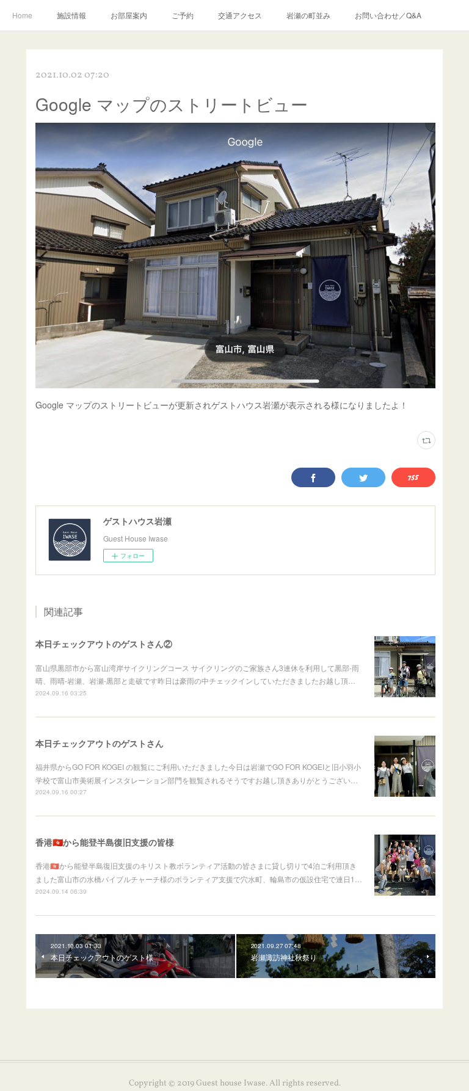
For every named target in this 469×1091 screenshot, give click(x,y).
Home (22, 15)
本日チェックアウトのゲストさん (99, 743)
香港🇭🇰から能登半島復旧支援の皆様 (104, 842)
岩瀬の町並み (308, 15)
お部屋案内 (129, 15)
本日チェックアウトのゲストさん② (103, 643)
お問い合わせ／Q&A (388, 15)
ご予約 (183, 15)
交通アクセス (240, 15)
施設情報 (71, 15)
